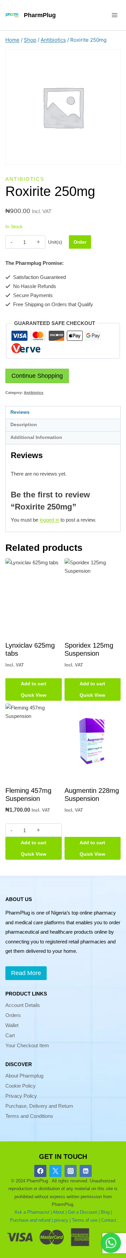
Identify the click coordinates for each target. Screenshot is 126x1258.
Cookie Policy (20, 1086)
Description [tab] (23, 424)
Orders (13, 1015)
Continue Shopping (37, 375)
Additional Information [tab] (36, 437)
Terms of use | (86, 1220)
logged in (49, 520)
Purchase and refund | (31, 1220)
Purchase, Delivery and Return (39, 1106)
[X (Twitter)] (55, 1171)
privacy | (62, 1220)
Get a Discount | (83, 1212)
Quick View (33, 695)
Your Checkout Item (27, 1045)
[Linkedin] (86, 1171)
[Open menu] (114, 15)
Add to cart (33, 683)
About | (60, 1212)
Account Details (22, 1005)
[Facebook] (40, 1171)
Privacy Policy (21, 1096)
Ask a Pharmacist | (33, 1212)
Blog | (106, 1212)
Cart (10, 1035)
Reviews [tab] (20, 412)
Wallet (11, 1025)
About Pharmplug (24, 1076)
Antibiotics (24, 179)
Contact (108, 1220)
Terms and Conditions (29, 1116)
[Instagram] (71, 1171)
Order (80, 242)
